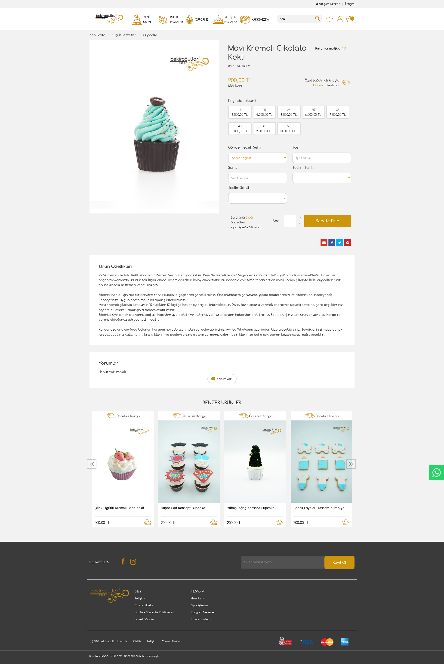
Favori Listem (200, 619)
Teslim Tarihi (303, 167)
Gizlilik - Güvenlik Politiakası (154, 612)
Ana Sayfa (97, 35)
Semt (232, 167)
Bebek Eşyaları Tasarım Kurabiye (318, 507)
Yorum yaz (224, 379)
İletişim (350, 4)
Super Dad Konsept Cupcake (183, 507)
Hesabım (197, 598)
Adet (277, 221)
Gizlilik (137, 641)
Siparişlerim (199, 605)
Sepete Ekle (327, 220)
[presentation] (92, 464)
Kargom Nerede (329, 4)
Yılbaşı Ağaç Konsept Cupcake (250, 507)
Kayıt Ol (339, 562)
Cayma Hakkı (144, 605)
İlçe (296, 147)
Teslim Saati (238, 187)
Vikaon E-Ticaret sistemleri (118, 656)
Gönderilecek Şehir (245, 147)
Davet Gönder (145, 619)
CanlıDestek (436, 472)
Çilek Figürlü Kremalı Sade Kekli (119, 507)
